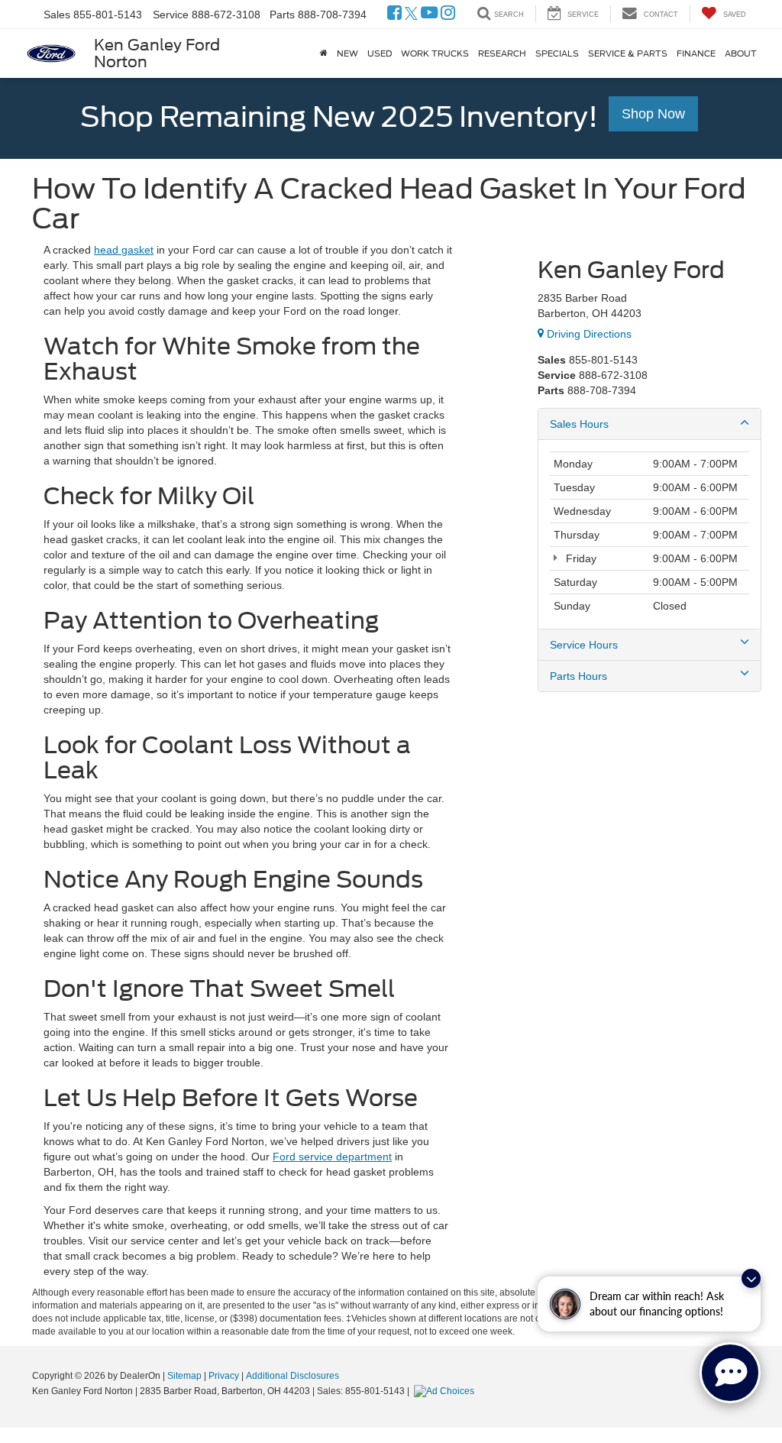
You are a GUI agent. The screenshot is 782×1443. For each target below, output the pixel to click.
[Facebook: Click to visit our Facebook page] (394, 14)
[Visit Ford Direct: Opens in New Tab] (446, 1391)
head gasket (123, 250)
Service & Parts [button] (627, 53)
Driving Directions (588, 334)
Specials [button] (557, 53)
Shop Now (653, 113)
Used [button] (379, 53)
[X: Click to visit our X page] (411, 14)
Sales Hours (579, 424)
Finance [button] (696, 53)
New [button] (347, 53)
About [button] (741, 53)
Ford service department (332, 1156)
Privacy (223, 1375)
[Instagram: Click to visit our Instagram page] (448, 14)
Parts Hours (578, 676)
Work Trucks (435, 53)
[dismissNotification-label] (751, 1278)
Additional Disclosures (292, 1375)
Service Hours (584, 645)
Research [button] (502, 53)
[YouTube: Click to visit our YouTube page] (429, 14)
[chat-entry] (730, 1372)
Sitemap (184, 1375)
